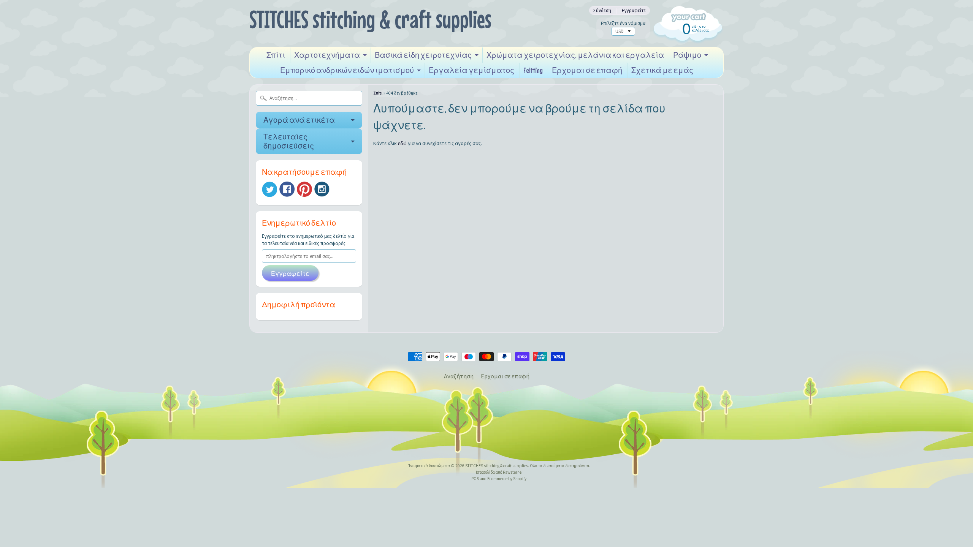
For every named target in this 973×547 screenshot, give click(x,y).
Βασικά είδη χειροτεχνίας (423, 55)
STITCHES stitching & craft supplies (370, 19)
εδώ (402, 143)
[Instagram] (322, 189)
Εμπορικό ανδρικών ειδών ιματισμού (347, 70)
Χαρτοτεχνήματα (327, 55)
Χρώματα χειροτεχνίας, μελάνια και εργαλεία (575, 55)
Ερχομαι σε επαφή (587, 70)
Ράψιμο (687, 55)
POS (475, 478)
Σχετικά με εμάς (662, 70)
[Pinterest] (304, 189)
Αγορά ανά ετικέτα (299, 119)
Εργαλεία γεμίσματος (471, 70)
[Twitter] (269, 189)
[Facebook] (287, 189)
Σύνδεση (602, 10)
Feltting (533, 70)
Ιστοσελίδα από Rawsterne (498, 472)
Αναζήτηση (459, 376)
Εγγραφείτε (634, 10)
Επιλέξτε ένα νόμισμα (623, 23)
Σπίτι (275, 55)
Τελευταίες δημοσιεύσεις (288, 141)
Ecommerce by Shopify (506, 478)
